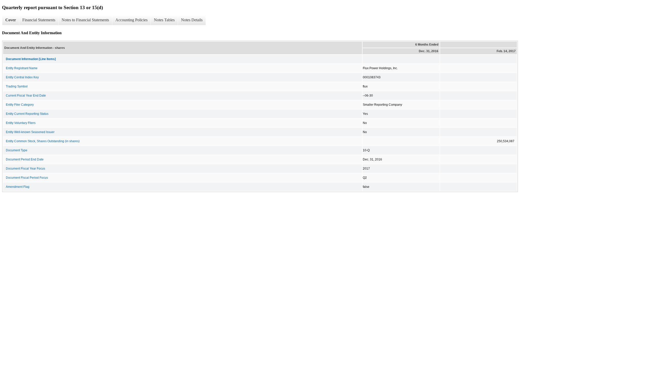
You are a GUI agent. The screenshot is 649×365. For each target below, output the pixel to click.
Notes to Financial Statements (85, 20)
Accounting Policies (131, 20)
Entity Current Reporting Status (27, 113)
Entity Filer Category (20, 104)
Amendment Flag (17, 186)
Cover (10, 20)
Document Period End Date (25, 159)
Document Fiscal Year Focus (25, 168)
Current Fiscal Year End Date (26, 95)
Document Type (16, 150)
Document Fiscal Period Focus (27, 177)
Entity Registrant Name (22, 68)
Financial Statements (38, 20)
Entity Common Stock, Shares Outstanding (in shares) (43, 141)
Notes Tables (164, 20)
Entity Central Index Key (22, 77)
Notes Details (192, 20)
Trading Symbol (17, 86)
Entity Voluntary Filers (20, 122)
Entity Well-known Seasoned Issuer (30, 132)
